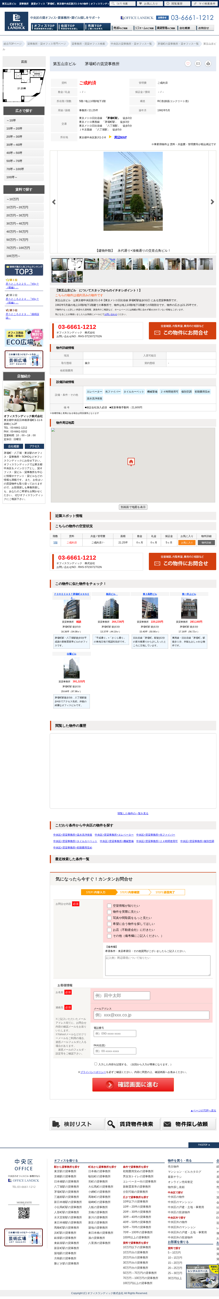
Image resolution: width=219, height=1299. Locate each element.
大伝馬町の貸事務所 (100, 1186)
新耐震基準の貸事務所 (137, 1186)
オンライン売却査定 (180, 1182)
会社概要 (185, 27)
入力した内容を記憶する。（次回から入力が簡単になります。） (135, 1064)
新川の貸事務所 (98, 1217)
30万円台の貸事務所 (135, 1262)
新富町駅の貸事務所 (66, 1248)
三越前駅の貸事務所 (66, 1196)
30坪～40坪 (14, 144)
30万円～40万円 (17, 223)
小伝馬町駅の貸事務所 (68, 1207)
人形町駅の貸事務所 (66, 1212)
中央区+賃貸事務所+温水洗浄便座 (72, 834)
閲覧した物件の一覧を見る (133, 813)
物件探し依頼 (176, 1187)
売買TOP (97, 27)
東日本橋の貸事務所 (100, 1232)
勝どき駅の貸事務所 (66, 1263)
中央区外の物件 (177, 1222)
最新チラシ (175, 1176)
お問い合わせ (110, 314)
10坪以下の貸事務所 (135, 1201)
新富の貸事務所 (98, 1222)
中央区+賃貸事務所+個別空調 (197, 841)
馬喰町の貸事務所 (99, 1196)
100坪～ (12, 177)
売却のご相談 (122, 27)
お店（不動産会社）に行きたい (133, 929)
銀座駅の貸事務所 (65, 1237)
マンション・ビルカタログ (184, 1171)
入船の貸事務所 (98, 1207)
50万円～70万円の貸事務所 (140, 1272)
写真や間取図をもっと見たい (132, 918)
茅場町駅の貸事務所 (66, 1191)
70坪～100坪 (15, 169)
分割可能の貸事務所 (135, 1191)
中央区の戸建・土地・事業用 (186, 1207)
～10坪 (11, 120)
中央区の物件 (176, 1196)
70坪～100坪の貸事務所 (138, 1232)
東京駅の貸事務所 (65, 1171)
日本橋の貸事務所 (99, 1171)
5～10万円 (174, 1252)
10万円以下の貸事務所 (137, 1247)
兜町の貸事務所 (98, 1181)
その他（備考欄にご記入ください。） (138, 935)
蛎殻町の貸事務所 (99, 1176)
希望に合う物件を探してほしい (133, 923)
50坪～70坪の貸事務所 (137, 1227)
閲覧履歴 (177, 3)
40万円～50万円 (17, 231)
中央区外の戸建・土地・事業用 (187, 1232)
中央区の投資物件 (179, 1212)
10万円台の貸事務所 (135, 1252)
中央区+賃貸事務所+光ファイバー (155, 834)
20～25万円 (175, 1268)
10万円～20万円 (17, 207)
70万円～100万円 (18, 248)
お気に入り (187, 542)
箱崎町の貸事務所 (99, 1202)
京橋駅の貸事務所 (65, 1176)
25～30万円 (175, 1273)
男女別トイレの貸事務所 (138, 1176)
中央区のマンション (180, 1202)
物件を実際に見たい (126, 911)
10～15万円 (175, 1257)
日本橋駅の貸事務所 (66, 1181)
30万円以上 (175, 1278)
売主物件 (173, 1166)
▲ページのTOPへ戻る (203, 1110)
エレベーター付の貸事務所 (139, 1181)
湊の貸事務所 (96, 1237)
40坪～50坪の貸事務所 (137, 1222)
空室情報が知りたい (126, 905)
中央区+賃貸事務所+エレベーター (114, 834)
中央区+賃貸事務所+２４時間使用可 (157, 841)
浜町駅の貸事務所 (65, 1232)
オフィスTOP (44, 27)
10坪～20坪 (14, 128)
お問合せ (204, 27)
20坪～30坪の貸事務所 (137, 1211)
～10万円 (12, 199)
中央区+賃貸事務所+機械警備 (117, 841)
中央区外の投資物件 (180, 1237)
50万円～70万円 (17, 239)
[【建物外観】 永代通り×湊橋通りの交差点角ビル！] (133, 229)
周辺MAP (120, 137)
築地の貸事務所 (98, 1227)
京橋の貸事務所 (98, 1212)
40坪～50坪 (14, 153)
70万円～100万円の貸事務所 (140, 1278)
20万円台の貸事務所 (135, 1257)
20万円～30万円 (17, 215)
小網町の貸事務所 (99, 1191)
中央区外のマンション (182, 1227)
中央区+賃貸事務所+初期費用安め (72, 847)
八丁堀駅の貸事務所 (66, 1186)
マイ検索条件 (207, 3)
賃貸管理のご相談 (165, 27)
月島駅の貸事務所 (65, 1258)
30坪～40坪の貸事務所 (137, 1217)
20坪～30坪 (14, 136)
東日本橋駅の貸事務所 (68, 1222)
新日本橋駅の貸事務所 (68, 1202)
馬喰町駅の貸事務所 (66, 1227)
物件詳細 (206, 542)
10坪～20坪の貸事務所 (137, 1206)
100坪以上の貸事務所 (136, 1237)
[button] (131, 463)
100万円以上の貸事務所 (137, 1283)
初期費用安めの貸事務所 (138, 1171)
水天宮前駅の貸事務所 (68, 1217)
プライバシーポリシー (93, 1072)
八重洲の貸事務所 (99, 1243)
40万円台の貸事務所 (135, 1267)
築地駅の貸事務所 (65, 1253)
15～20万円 (175, 1262)
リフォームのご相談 (144, 27)
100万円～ (13, 256)
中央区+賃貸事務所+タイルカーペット (75, 841)
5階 (55, 542)
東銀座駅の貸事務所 (66, 1243)
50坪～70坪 (14, 161)
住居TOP (71, 27)
